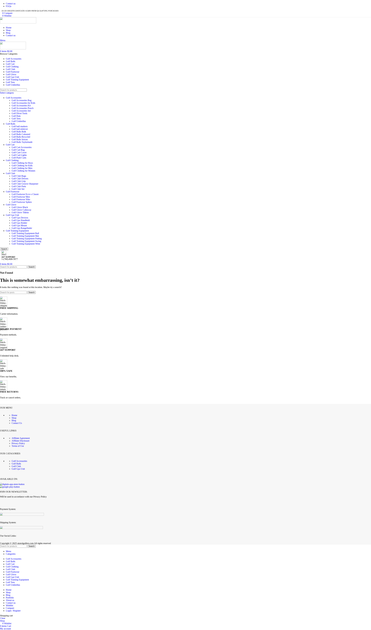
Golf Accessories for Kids (23, 103)
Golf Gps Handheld (21, 220)
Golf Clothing (12, 160)
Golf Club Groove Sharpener (25, 184)
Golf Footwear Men (21, 197)
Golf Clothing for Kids (22, 165)
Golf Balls (10, 124)
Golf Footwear (12, 191)
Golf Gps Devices (20, 217)
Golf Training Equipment (17, 230)
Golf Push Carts (19, 157)
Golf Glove (11, 204)
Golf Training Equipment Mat (25, 236)
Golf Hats (16, 116)
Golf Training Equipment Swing (26, 241)
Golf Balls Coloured (21, 134)
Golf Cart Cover (19, 152)
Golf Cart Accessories (22, 147)
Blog (14, 420)
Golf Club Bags (19, 176)
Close (2, 618)
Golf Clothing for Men (22, 168)
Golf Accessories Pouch (22, 108)
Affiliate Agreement (21, 438)
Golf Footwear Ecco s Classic (25, 194)
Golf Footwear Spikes (22, 202)
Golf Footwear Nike (21, 199)
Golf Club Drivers (20, 178)
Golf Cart (10, 144)
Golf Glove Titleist (20, 212)
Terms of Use (18, 446)
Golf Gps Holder (19, 223)
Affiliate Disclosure (20, 441)
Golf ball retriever (20, 129)
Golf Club (10, 173)
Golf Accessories (13, 97)
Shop (14, 418)
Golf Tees (16, 118)
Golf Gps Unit (12, 215)
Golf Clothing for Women (23, 170)
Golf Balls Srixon (20, 139)
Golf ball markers (20, 126)
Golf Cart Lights (19, 155)
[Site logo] (18, 22)
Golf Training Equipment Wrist (26, 243)
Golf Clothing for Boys (22, 163)
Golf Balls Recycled (21, 137)
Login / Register (13, 610)
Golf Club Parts (19, 186)
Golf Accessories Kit (21, 105)
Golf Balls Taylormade (22, 142)
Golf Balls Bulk (19, 131)
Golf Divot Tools (19, 113)
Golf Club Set (18, 189)
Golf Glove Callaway (21, 210)
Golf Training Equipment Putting (27, 238)
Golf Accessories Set (21, 111)
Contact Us (17, 423)
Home (14, 415)
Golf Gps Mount (19, 225)
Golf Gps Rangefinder (22, 228)
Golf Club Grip (19, 181)
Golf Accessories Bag (21, 100)
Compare (10, 608)
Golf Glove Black (20, 207)
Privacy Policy (18, 443)
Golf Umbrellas (19, 121)
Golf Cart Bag (18, 150)
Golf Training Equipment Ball (25, 233)
